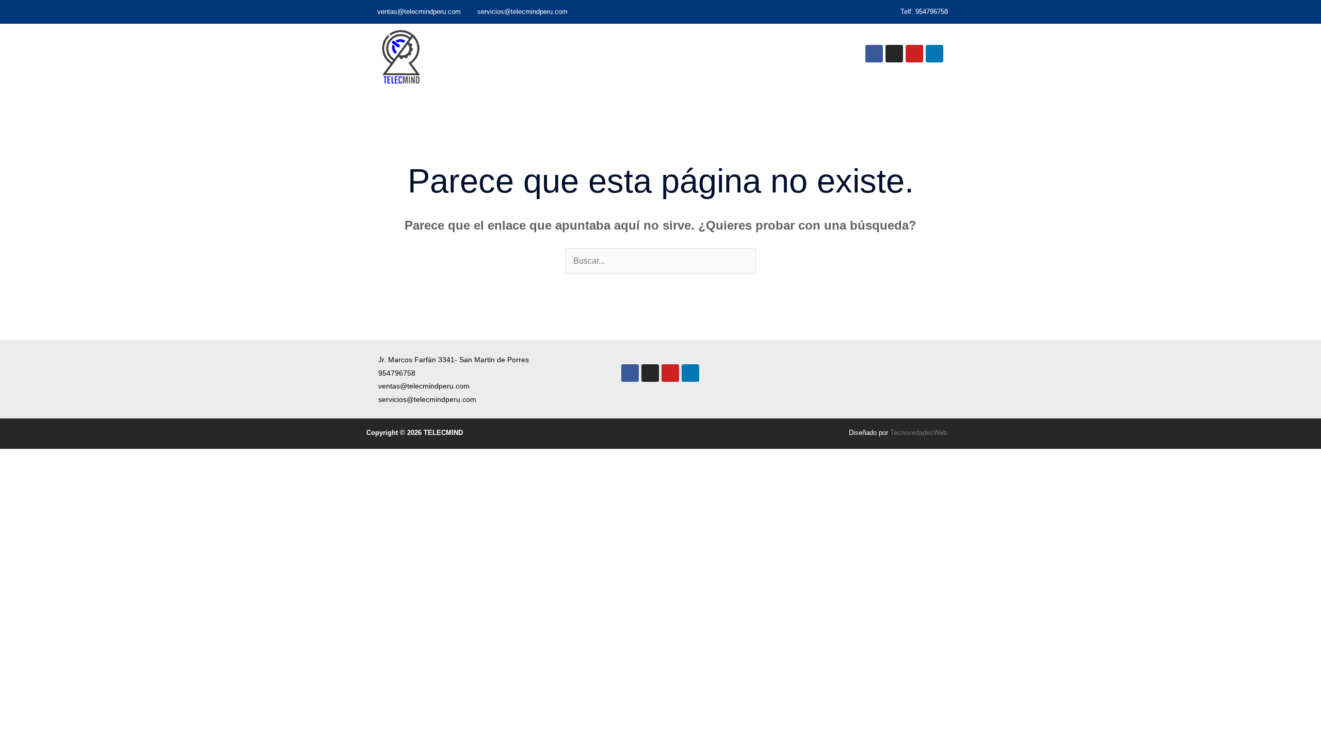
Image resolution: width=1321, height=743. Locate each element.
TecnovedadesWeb (918, 433)
